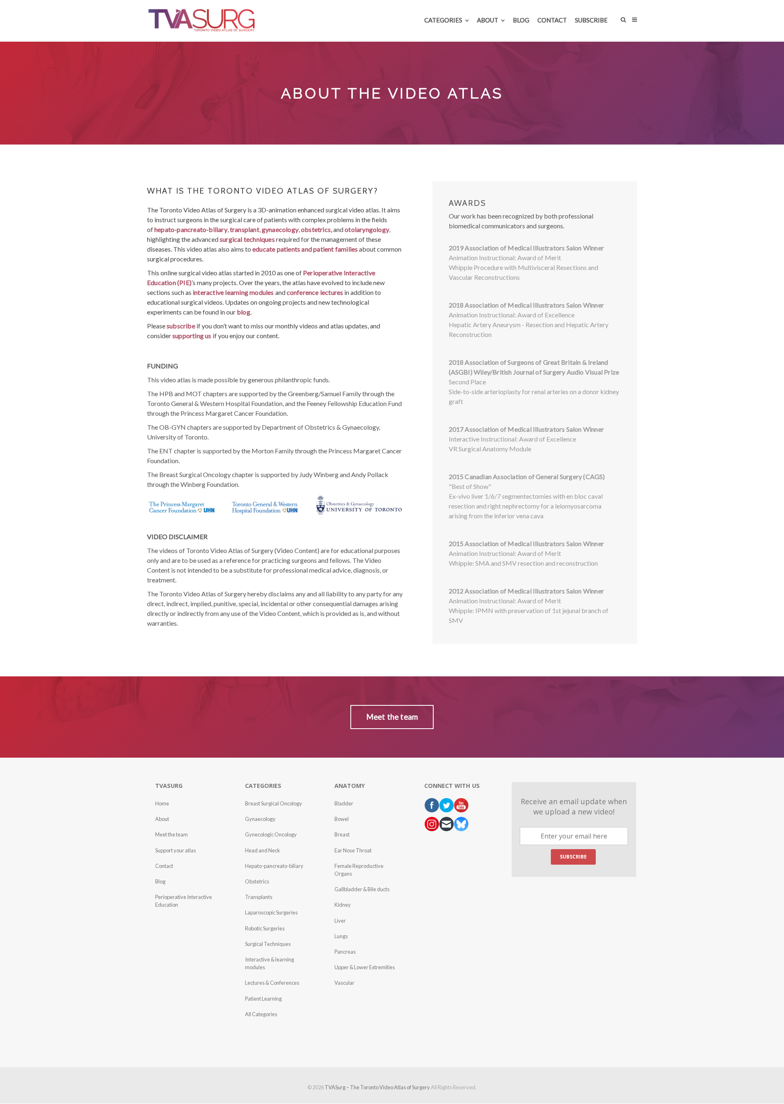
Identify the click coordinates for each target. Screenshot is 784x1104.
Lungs (341, 936)
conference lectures (315, 292)
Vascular (344, 982)
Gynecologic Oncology (271, 834)
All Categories (261, 1014)
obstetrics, (316, 229)
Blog (160, 881)
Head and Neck (262, 850)
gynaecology (280, 229)
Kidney (342, 904)
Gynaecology (260, 819)
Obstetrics (257, 881)
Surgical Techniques (268, 944)
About (162, 819)
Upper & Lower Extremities (364, 967)
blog (243, 312)
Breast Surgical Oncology (273, 803)
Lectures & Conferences (272, 982)
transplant (244, 229)
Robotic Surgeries (265, 928)
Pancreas (345, 951)
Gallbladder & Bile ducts (362, 889)
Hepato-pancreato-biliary (274, 866)
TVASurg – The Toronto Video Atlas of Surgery (377, 1087)
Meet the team (171, 834)
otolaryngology (367, 229)
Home (162, 803)
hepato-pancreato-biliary (190, 229)
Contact (164, 866)
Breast (342, 834)
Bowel (341, 819)
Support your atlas (175, 850)
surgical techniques (247, 239)
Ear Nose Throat (353, 850)
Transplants (258, 897)
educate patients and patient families (305, 249)
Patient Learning (263, 998)
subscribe (181, 326)
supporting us (192, 335)
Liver (340, 920)
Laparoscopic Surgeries (271, 912)
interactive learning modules (233, 292)
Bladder (343, 803)
